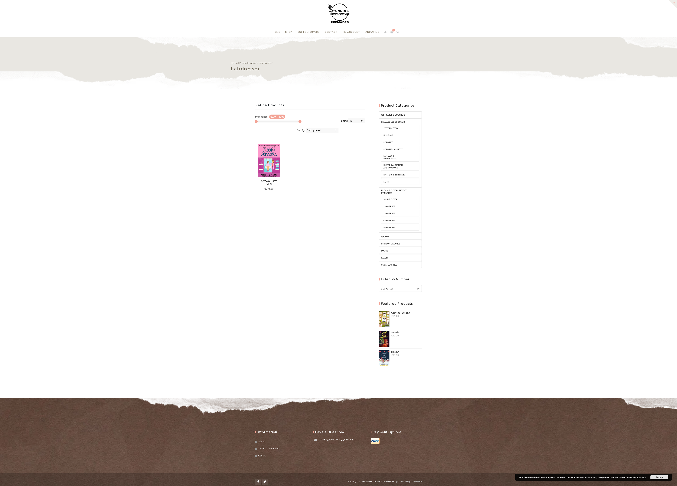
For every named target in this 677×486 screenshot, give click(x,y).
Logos (384, 250)
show (404, 32)
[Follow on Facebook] (258, 482)
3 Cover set (387, 288)
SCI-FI (386, 181)
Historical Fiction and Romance (393, 166)
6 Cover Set (389, 227)
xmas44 (395, 332)
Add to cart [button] (269, 183)
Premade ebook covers (393, 122)
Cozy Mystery (390, 128)
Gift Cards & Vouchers (393, 114)
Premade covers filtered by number (394, 191)
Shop (288, 32)
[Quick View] (269, 188)
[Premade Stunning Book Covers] (338, 13)
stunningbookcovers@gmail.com (336, 439)
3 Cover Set (389, 213)
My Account (351, 32)
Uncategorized (389, 264)
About (261, 441)
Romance (388, 142)
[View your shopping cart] (392, 32)
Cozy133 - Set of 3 (400, 312)
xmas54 (395, 351)
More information (638, 477)
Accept (659, 477)
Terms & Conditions (268, 448)
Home (276, 32)
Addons (385, 236)
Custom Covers (308, 32)
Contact (331, 32)
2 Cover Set (389, 206)
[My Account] (385, 32)
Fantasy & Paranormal (390, 157)
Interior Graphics (390, 243)
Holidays (388, 135)
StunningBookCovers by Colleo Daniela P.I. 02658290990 (371, 481)
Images (384, 257)
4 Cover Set (389, 220)
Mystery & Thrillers (394, 174)
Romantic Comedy (392, 149)
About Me (372, 32)
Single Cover (390, 199)
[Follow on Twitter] (265, 482)
